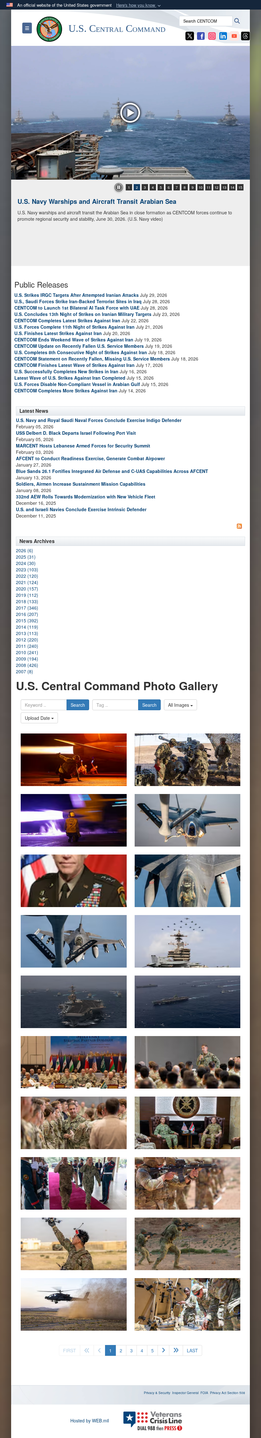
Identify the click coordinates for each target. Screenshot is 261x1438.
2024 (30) (26, 563)
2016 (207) (27, 614)
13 (224, 187)
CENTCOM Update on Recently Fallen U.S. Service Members (79, 346)
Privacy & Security (157, 1393)
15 (240, 187)
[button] (139, 5)
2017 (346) (27, 608)
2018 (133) (27, 601)
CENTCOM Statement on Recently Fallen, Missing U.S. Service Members (92, 358)
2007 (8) (24, 671)
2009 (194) (27, 658)
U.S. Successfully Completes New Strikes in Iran (66, 371)
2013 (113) (27, 633)
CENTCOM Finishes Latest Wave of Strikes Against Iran (74, 365)
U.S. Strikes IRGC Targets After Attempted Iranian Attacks (76, 295)
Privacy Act (218, 1393)
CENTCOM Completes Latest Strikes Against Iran (67, 320)
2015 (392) (27, 620)
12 (216, 187)
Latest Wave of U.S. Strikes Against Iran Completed (69, 378)
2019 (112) (27, 595)
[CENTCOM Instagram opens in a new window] (212, 35)
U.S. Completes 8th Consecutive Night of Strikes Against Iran (80, 352)
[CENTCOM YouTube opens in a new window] (234, 35)
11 (208, 187)
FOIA (204, 1393)
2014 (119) (27, 627)
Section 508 (236, 1393)
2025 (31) (26, 557)
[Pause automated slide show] (118, 187)
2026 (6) (24, 550)
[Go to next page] (163, 1350)
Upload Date (38, 718)
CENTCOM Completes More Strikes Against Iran (65, 390)
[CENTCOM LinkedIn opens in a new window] (223, 35)
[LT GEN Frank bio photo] (74, 881)
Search (78, 705)
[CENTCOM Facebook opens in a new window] (201, 35)
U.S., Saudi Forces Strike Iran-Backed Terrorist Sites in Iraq (78, 301)
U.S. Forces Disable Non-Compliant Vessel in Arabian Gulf (77, 384)
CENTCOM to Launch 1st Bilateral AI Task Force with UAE (76, 307)
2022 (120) (27, 576)
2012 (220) (27, 639)
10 (200, 187)
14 (232, 187)
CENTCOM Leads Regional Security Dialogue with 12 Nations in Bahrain (127, 201)
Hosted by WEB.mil (89, 1420)
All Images (179, 705)
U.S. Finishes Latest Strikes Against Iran (58, 333)
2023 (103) (27, 569)
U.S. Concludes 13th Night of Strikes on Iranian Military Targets (83, 314)
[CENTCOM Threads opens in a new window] (245, 35)
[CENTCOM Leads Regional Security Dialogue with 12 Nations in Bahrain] (130, 113)
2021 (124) (27, 582)
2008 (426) (27, 665)
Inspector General (185, 1393)
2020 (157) (27, 588)
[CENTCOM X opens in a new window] (190, 35)
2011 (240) (27, 646)
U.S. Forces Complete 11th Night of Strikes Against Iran (74, 327)
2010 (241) (27, 652)
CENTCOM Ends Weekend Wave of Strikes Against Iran (73, 339)
